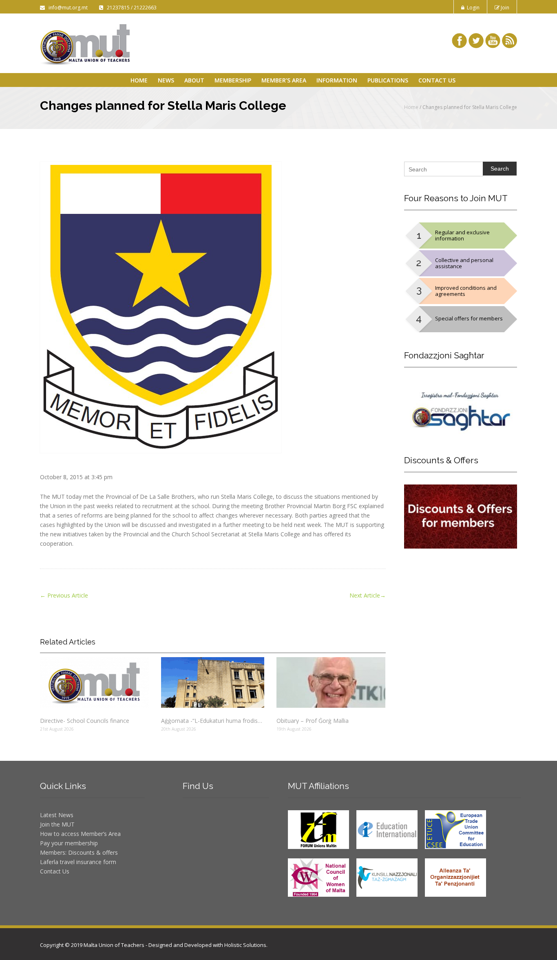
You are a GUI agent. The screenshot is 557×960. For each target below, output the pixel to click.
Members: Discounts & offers (79, 852)
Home (139, 80)
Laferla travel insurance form (78, 862)
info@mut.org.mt (67, 7)
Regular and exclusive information (462, 235)
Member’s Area (283, 80)
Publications (387, 80)
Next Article (367, 595)
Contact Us (436, 80)
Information (336, 80)
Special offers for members (469, 318)
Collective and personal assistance (464, 263)
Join (504, 7)
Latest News (56, 815)
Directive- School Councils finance (84, 720)
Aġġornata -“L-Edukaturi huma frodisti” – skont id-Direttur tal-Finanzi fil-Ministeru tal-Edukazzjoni (212, 720)
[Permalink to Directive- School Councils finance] (94, 682)
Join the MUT (57, 824)
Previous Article (64, 595)
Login (472, 7)
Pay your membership (69, 843)
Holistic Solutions (245, 945)
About (194, 80)
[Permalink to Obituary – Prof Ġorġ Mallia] (330, 682)
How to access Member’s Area (80, 834)
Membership (232, 80)
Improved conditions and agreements (466, 291)
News (166, 80)
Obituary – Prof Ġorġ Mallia (312, 720)
